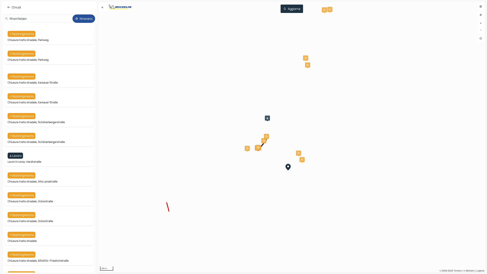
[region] (291, 137)
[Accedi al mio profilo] (480, 6)
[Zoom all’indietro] (480, 30)
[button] (298, 153)
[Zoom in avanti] (480, 23)
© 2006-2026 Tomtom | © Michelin (457, 270)
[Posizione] (480, 38)
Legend (480, 270)
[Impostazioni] (480, 14)
